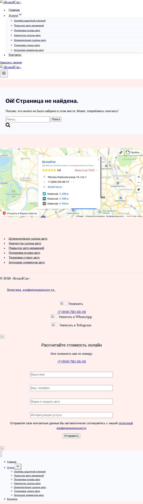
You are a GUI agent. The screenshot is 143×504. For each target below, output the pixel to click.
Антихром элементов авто (29, 50)
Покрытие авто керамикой (29, 25)
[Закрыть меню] (1, 454)
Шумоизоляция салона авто (30, 40)
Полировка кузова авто (27, 30)
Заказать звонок (11, 62)
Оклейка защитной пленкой (30, 20)
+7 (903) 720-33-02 (71, 312)
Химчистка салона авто (27, 35)
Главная (14, 10)
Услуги (10, 467)
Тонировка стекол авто (27, 45)
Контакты (15, 55)
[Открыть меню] (4, 73)
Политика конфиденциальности (31, 290)
